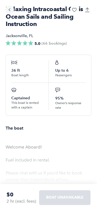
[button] (74, 9)
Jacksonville (16, 36)
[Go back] (9, 9)
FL (31, 36)
